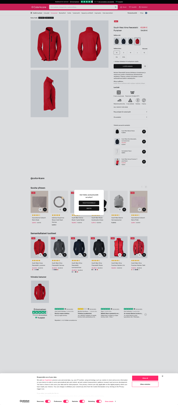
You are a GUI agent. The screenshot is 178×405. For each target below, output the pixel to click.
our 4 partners (47, 380)
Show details (109, 401)
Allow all (145, 378)
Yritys (89, 208)
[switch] (66, 401)
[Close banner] (162, 376)
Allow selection (145, 384)
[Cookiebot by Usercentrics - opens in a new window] (25, 401)
